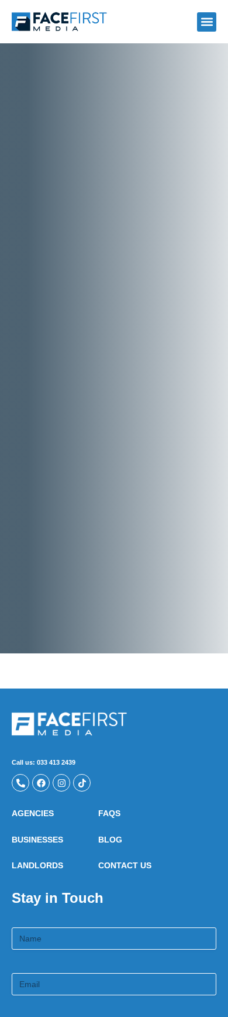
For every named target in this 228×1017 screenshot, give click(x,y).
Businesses (37, 839)
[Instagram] (61, 783)
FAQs (109, 813)
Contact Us (124, 865)
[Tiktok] (82, 783)
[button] (206, 22)
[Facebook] (41, 783)
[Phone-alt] (20, 783)
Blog (110, 839)
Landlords (37, 865)
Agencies (33, 813)
